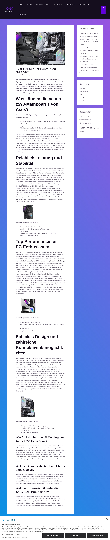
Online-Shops (71, 4)
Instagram (86, 116)
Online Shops (88, 119)
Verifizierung (81, 131)
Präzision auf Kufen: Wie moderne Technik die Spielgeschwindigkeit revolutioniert (89, 50)
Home (21, 4)
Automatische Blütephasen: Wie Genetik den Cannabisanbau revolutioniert (88, 59)
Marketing (95, 116)
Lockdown (90, 116)
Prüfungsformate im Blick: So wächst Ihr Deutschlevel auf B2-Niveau (88, 42)
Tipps (94, 128)
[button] (103, 10)
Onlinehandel (82, 119)
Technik (29, 4)
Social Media (58, 4)
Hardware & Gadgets (43, 4)
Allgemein (22, 14)
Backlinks (81, 116)
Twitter (97, 128)
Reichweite (85, 123)
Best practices (84, 4)
